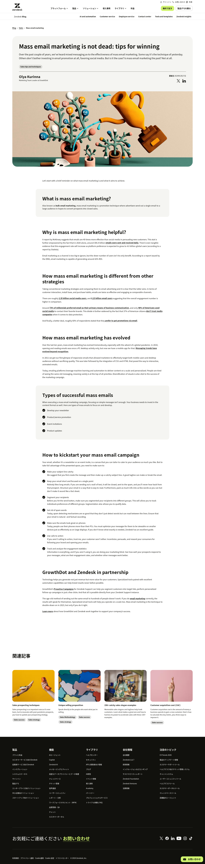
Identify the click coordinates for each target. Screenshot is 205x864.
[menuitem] (189, 2)
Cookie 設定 (49, 858)
